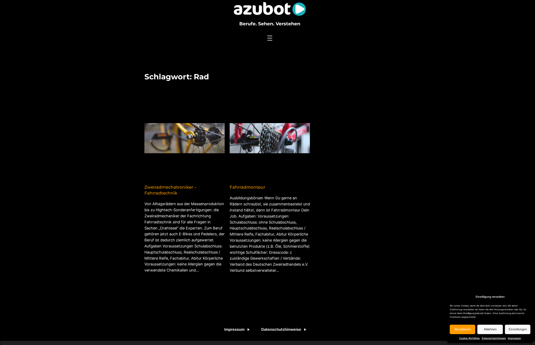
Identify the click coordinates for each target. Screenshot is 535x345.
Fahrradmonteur (247, 187)
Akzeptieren (462, 329)
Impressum (514, 338)
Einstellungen (518, 329)
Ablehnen (490, 329)
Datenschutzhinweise (281, 329)
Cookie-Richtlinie (469, 338)
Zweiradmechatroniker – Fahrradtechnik (170, 190)
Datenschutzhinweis (494, 338)
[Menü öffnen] (270, 38)
